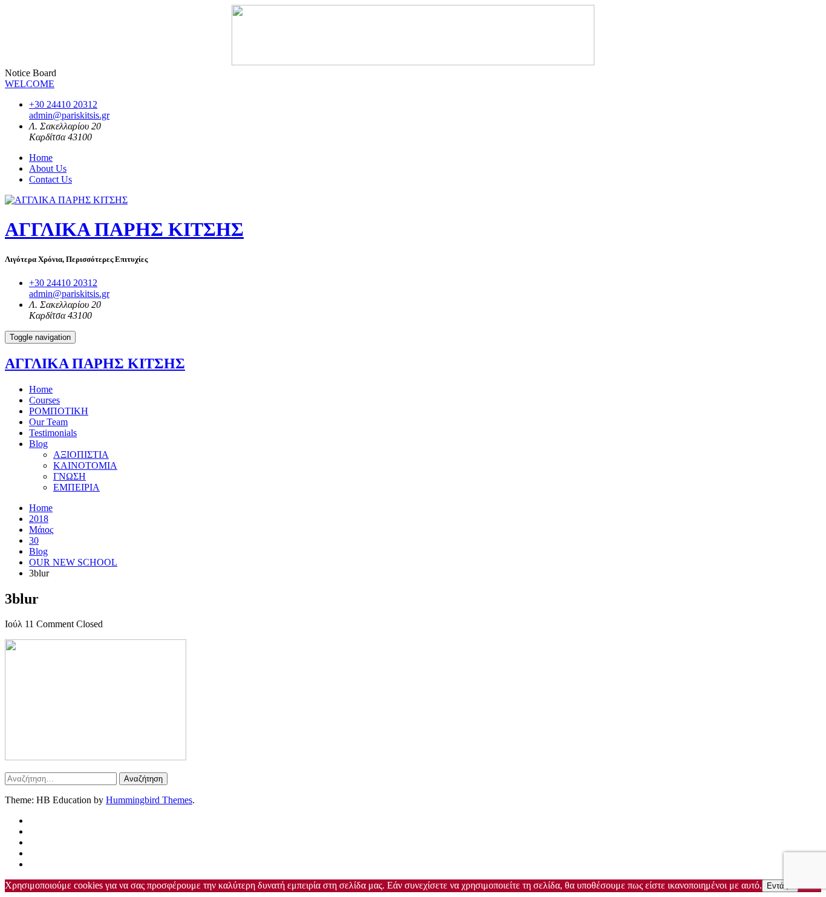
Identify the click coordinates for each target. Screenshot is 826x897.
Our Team (48, 422)
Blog (38, 444)
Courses (44, 400)
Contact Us (50, 179)
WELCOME (29, 84)
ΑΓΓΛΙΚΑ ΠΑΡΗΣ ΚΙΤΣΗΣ (124, 229)
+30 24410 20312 (63, 104)
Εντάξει (780, 885)
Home (41, 157)
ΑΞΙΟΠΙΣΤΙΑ (81, 454)
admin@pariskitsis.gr (69, 115)
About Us (48, 168)
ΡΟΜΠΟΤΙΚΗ (58, 411)
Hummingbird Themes (149, 800)
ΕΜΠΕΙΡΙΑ (76, 487)
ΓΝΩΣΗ (69, 476)
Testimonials (53, 433)
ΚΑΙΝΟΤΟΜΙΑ (85, 465)
